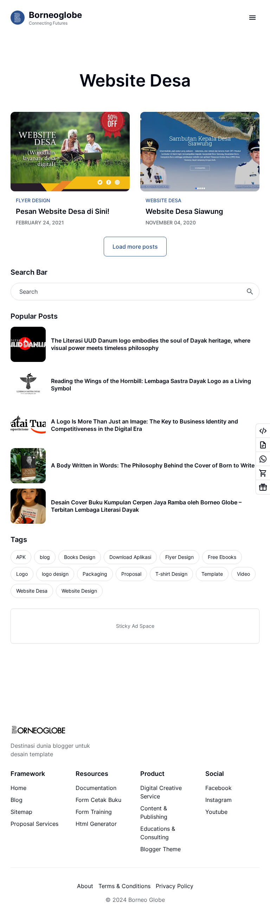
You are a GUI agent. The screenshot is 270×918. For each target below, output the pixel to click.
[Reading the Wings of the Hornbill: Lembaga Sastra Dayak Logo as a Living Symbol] (28, 384)
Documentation (96, 787)
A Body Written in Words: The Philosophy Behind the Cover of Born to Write (153, 465)
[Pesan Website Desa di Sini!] (70, 151)
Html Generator (96, 823)
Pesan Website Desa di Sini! (62, 211)
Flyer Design (33, 200)
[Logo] (38, 730)
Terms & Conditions (124, 886)
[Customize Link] (263, 431)
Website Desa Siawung (184, 211)
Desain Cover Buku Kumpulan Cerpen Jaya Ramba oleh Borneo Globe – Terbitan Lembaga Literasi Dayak (146, 506)
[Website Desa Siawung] (199, 151)
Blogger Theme (160, 849)
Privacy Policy (174, 886)
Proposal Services (34, 823)
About (85, 886)
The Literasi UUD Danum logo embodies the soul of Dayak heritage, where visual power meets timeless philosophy (150, 344)
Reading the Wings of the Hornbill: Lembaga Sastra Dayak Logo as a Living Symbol (151, 384)
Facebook (218, 787)
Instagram (218, 799)
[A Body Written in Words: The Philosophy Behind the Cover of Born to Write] (28, 465)
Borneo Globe (146, 899)
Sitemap (21, 811)
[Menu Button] (252, 18)
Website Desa (163, 200)
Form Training (94, 811)
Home (18, 787)
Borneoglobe (55, 15)
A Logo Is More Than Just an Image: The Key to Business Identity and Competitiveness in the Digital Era (144, 425)
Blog (16, 799)
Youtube (216, 811)
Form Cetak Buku (98, 799)
